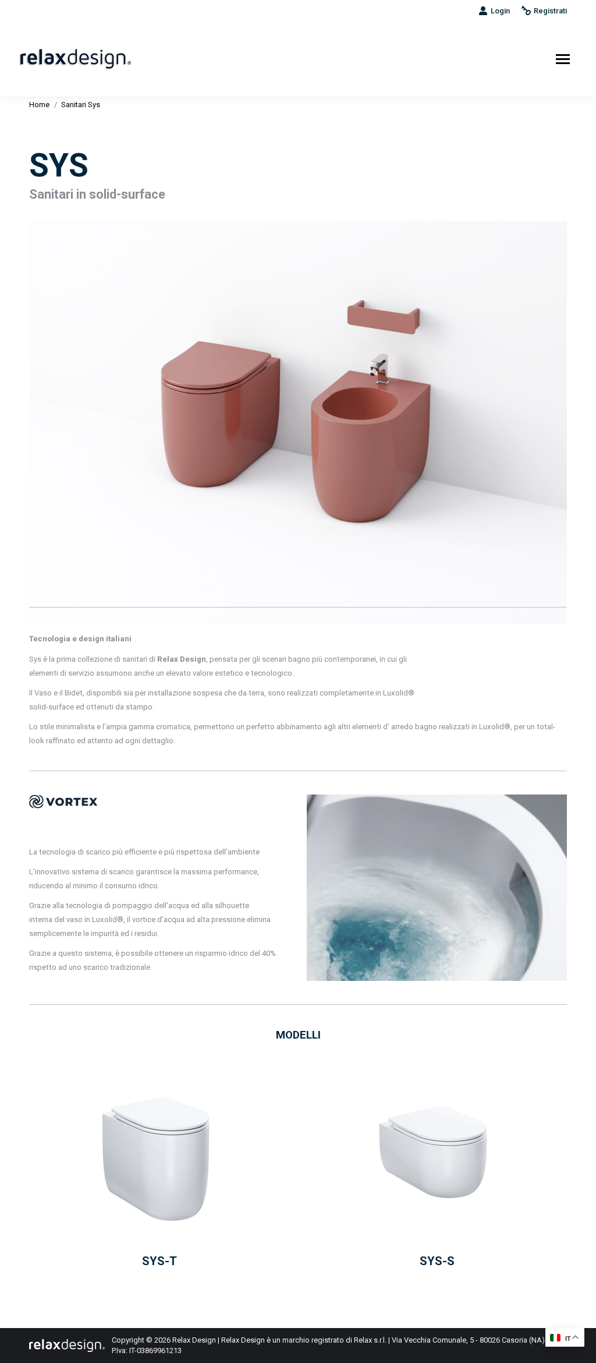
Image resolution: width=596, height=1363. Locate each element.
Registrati (550, 10)
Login (500, 10)
